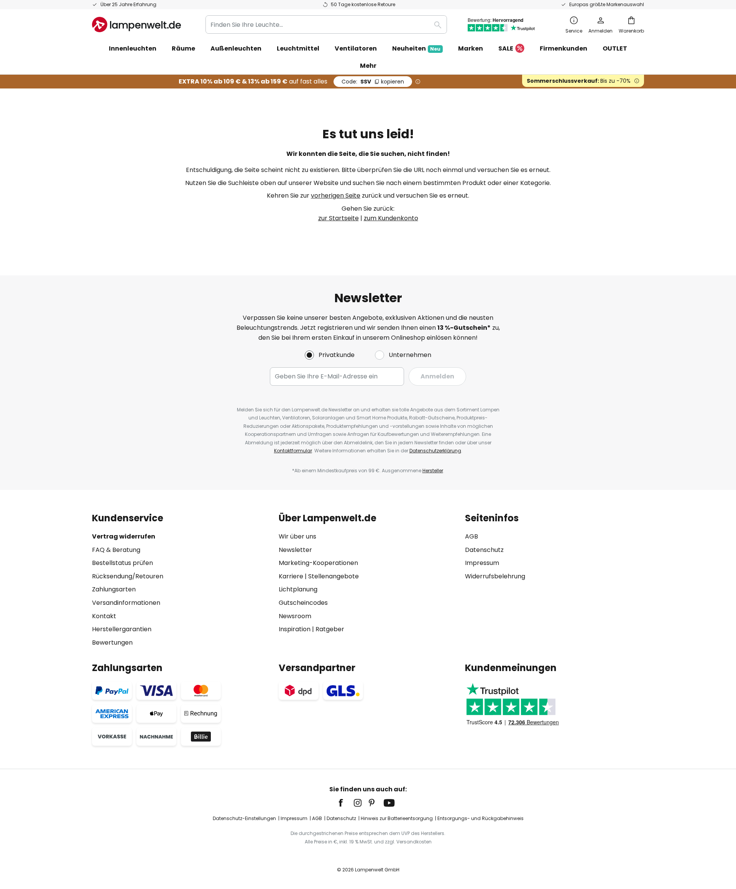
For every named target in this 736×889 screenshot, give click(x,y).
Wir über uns (297, 536)
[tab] (181, 580)
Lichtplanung (298, 589)
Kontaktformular (293, 450)
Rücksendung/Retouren (127, 576)
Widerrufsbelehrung (495, 576)
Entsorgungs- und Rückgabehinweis (480, 818)
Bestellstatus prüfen (122, 562)
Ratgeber (329, 629)
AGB (471, 536)
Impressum (482, 562)
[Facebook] (346, 802)
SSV (373, 81)
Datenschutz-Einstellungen (244, 818)
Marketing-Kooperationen (318, 562)
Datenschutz (484, 549)
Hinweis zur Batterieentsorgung (397, 818)
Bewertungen (112, 642)
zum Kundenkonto (391, 218)
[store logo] (136, 24)
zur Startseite (338, 218)
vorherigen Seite (335, 195)
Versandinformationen (126, 602)
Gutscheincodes (303, 602)
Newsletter (295, 549)
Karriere (291, 576)
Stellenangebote (333, 576)
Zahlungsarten (114, 589)
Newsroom (295, 616)
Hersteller (432, 470)
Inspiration (294, 629)
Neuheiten (416, 48)
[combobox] (326, 24)
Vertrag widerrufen (123, 536)
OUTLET (615, 48)
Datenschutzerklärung (435, 450)
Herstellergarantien (121, 629)
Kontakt (104, 616)
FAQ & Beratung (116, 549)
